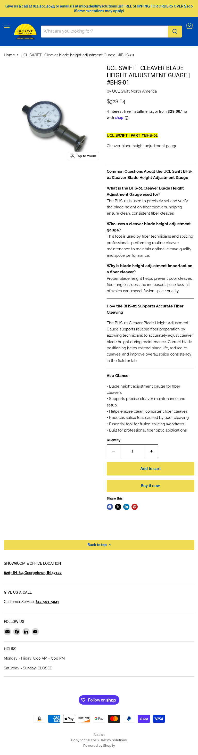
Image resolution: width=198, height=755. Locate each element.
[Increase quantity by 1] (151, 451)
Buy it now (150, 485)
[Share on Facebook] (110, 507)
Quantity (113, 440)
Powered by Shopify (99, 746)
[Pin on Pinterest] (134, 507)
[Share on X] (118, 507)
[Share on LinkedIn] (126, 507)
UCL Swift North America (134, 91)
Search (99, 735)
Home (9, 55)
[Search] (175, 31)
